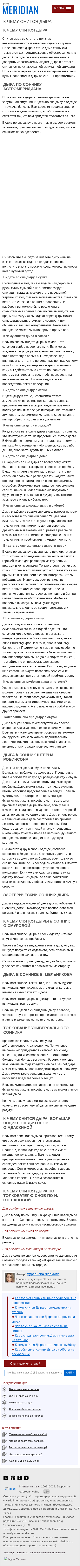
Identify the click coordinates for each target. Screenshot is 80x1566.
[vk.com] (6, 1479)
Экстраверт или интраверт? (25, 1454)
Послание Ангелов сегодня (25, 1409)
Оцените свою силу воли (24, 1460)
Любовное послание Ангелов (26, 1415)
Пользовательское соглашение (47, 1552)
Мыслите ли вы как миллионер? (28, 1447)
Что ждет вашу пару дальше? (26, 1440)
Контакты (22, 1552)
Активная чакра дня (20, 1402)
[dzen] (26, 1479)
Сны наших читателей (25, 1363)
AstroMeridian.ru (31, 1486)
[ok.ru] (20, 1479)
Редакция (9, 1552)
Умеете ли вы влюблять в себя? (28, 1434)
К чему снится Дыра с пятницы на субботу (45, 1344)
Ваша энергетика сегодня (24, 1389)
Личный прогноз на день (23, 1395)
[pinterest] (13, 1479)
